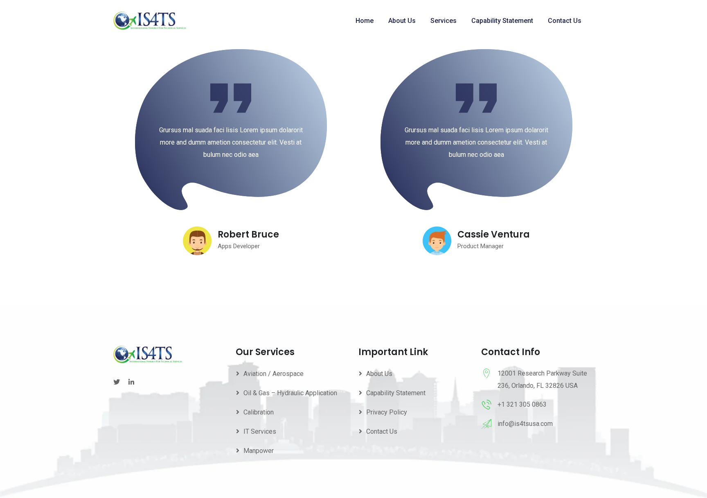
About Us (402, 21)
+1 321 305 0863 (522, 404)
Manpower (258, 451)
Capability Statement (502, 21)
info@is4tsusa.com (525, 424)
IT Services (259, 431)
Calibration (258, 412)
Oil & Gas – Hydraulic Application (290, 393)
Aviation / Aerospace (273, 374)
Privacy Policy (386, 412)
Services (443, 21)
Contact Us (564, 21)
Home (365, 21)
